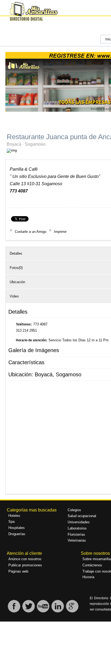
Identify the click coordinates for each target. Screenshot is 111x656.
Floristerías (76, 534)
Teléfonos (23, 324)
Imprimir (60, 232)
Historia (88, 577)
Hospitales (16, 528)
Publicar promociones (25, 565)
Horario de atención (31, 340)
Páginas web (18, 571)
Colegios (74, 510)
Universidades (79, 522)
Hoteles (14, 516)
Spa (11, 522)
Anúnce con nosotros (24, 559)
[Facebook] (14, 612)
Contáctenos (92, 565)
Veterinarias (77, 540)
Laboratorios (77, 528)
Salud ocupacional (82, 516)
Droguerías (16, 534)
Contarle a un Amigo (30, 232)
